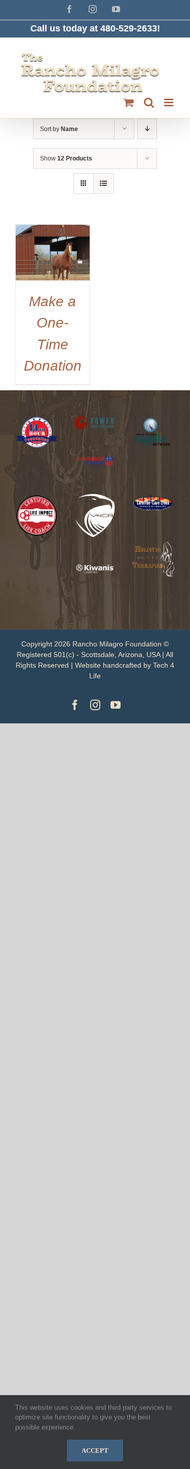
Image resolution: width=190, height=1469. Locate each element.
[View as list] (103, 183)
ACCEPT (95, 1450)
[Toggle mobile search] (149, 102)
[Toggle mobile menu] (169, 102)
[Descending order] (147, 128)
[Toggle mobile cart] (129, 102)
